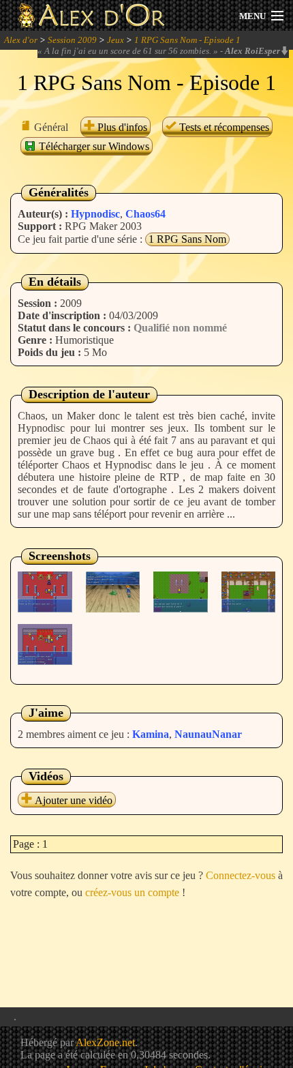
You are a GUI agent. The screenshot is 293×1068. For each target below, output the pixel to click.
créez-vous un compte (132, 892)
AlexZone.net (105, 1042)
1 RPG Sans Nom (187, 239)
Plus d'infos (121, 127)
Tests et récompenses (222, 127)
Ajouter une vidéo (72, 800)
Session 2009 (72, 40)
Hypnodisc (95, 214)
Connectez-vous (240, 875)
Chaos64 (145, 214)
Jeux (115, 40)
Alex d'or (20, 40)
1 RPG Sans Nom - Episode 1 (187, 40)
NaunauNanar (208, 734)
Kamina (150, 734)
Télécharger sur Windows (92, 146)
